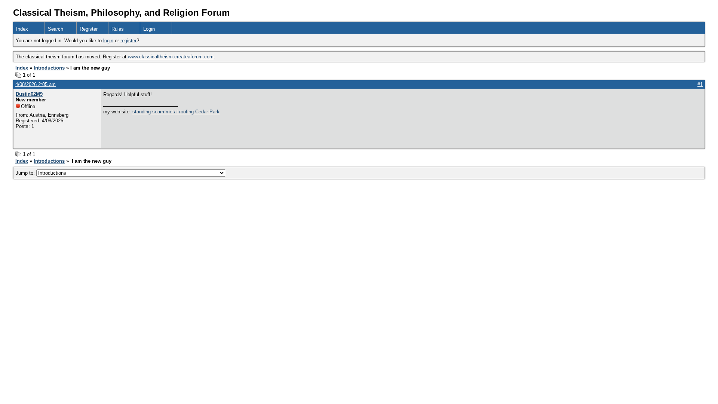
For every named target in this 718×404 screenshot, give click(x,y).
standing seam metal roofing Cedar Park (176, 111)
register (128, 40)
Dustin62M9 (29, 94)
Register (89, 29)
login (108, 40)
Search (55, 29)
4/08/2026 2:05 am (35, 84)
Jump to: (26, 173)
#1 (700, 84)
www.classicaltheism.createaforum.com (171, 56)
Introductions (49, 68)
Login (149, 29)
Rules (117, 29)
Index (22, 29)
